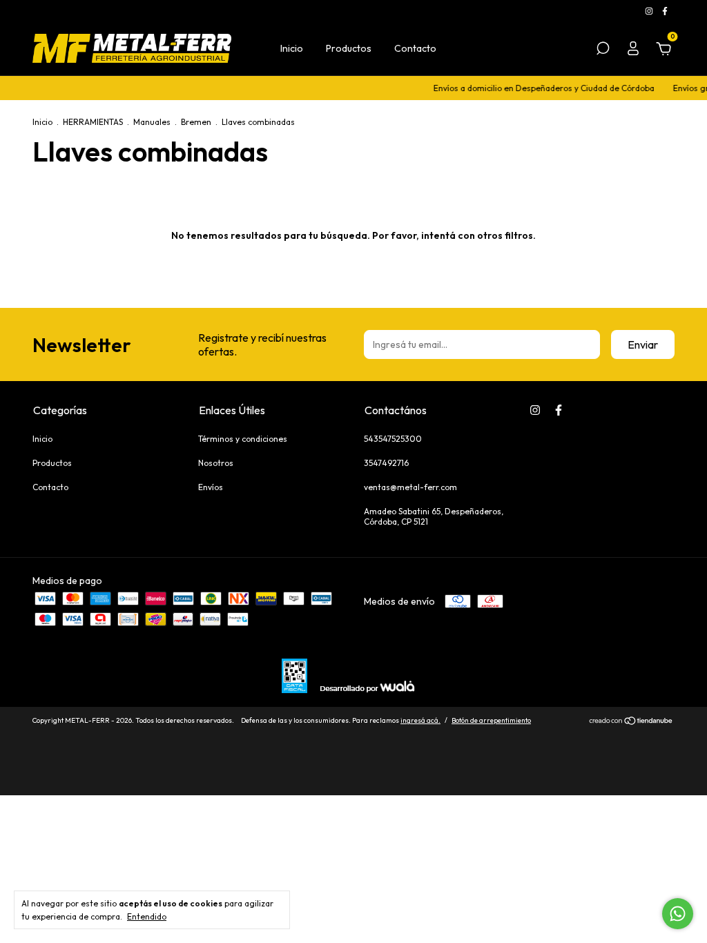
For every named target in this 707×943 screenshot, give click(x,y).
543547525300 (393, 439)
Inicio (291, 48)
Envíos (210, 487)
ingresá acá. (420, 720)
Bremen (196, 122)
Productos (348, 48)
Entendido (146, 916)
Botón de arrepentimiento (491, 720)
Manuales (152, 122)
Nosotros (215, 463)
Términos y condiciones (242, 439)
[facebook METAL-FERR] (665, 11)
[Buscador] (603, 50)
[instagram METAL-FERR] (650, 11)
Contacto (415, 48)
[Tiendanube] (631, 722)
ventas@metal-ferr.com (410, 487)
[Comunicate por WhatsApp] (677, 913)
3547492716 (386, 463)
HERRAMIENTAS (93, 122)
